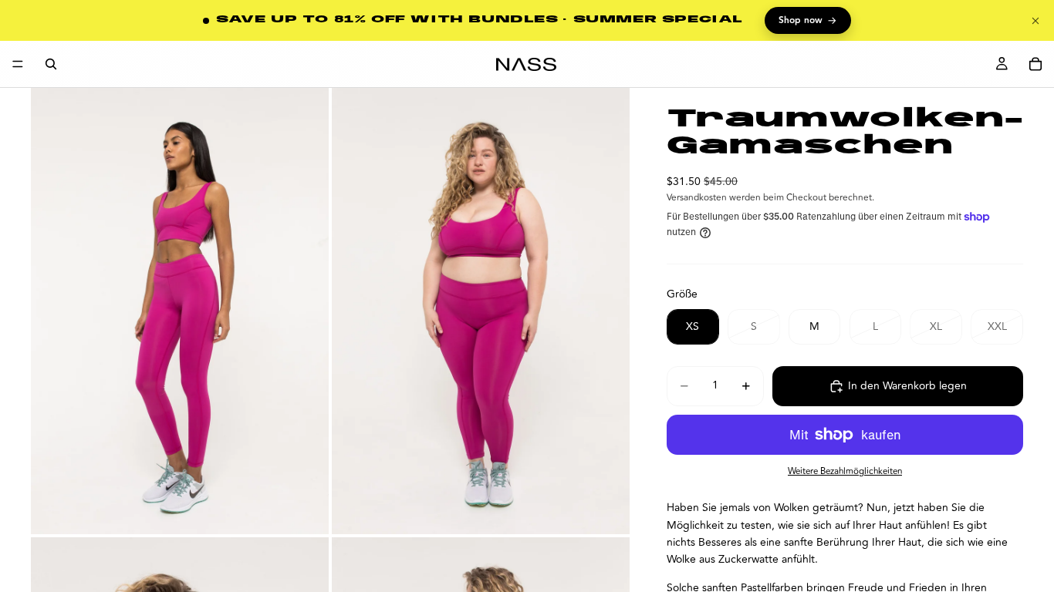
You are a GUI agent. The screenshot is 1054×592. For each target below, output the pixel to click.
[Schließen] (1035, 21)
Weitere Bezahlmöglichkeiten (845, 471)
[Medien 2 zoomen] (481, 311)
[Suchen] (51, 64)
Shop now (808, 21)
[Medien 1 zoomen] (180, 311)
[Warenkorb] (1035, 64)
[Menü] (17, 64)
